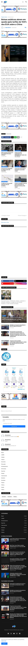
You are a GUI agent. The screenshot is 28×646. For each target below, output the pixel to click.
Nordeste (3, 480)
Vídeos (2, 489)
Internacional (10, 17)
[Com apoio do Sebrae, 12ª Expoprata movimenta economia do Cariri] (5, 560)
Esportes (3, 471)
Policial (2, 482)
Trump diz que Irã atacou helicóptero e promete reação (20, 169)
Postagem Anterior (6, 215)
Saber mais (3, 640)
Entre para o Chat (5, 222)
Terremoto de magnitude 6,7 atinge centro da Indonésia (6, 169)
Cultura (2, 459)
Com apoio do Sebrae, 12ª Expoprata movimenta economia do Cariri (18, 559)
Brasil (2, 452)
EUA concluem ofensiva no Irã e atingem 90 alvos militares (7, 153)
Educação (3, 464)
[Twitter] (12, 137)
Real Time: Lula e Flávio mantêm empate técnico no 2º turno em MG (17, 546)
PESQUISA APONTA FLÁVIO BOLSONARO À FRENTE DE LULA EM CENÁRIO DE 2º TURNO (18, 574)
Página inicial (4, 17)
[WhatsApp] (15, 137)
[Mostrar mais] (21, 137)
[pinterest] (20, 633)
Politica (2, 484)
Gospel (2, 473)
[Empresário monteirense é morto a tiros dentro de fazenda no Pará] (5, 585)
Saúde (2, 487)
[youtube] (14, 633)
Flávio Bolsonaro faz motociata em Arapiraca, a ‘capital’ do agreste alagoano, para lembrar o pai (17, 553)
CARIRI (2, 454)
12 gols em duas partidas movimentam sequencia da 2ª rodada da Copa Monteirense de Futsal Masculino (18, 342)
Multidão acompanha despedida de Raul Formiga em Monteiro (17, 325)
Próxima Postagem (22, 215)
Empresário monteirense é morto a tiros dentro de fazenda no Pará (17, 584)
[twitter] (11, 633)
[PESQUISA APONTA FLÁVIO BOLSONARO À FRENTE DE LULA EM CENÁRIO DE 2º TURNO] (5, 575)
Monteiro (3, 478)
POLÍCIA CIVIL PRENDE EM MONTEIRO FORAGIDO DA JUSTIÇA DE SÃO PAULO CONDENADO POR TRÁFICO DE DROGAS (18, 615)
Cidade (2, 457)
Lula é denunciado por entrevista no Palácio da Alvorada (18, 539)
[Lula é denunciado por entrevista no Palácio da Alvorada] (5, 540)
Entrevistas (3, 468)
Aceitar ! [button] (4, 643)
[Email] (18, 137)
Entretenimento (4, 466)
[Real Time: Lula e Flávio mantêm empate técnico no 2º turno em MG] (5, 547)
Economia (3, 461)
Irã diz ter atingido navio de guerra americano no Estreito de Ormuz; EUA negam (21, 185)
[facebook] (8, 633)
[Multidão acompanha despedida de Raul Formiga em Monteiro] (5, 327)
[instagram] (17, 633)
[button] (2, 2)
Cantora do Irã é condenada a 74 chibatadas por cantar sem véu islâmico (21, 154)
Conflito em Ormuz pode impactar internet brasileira (6, 184)
